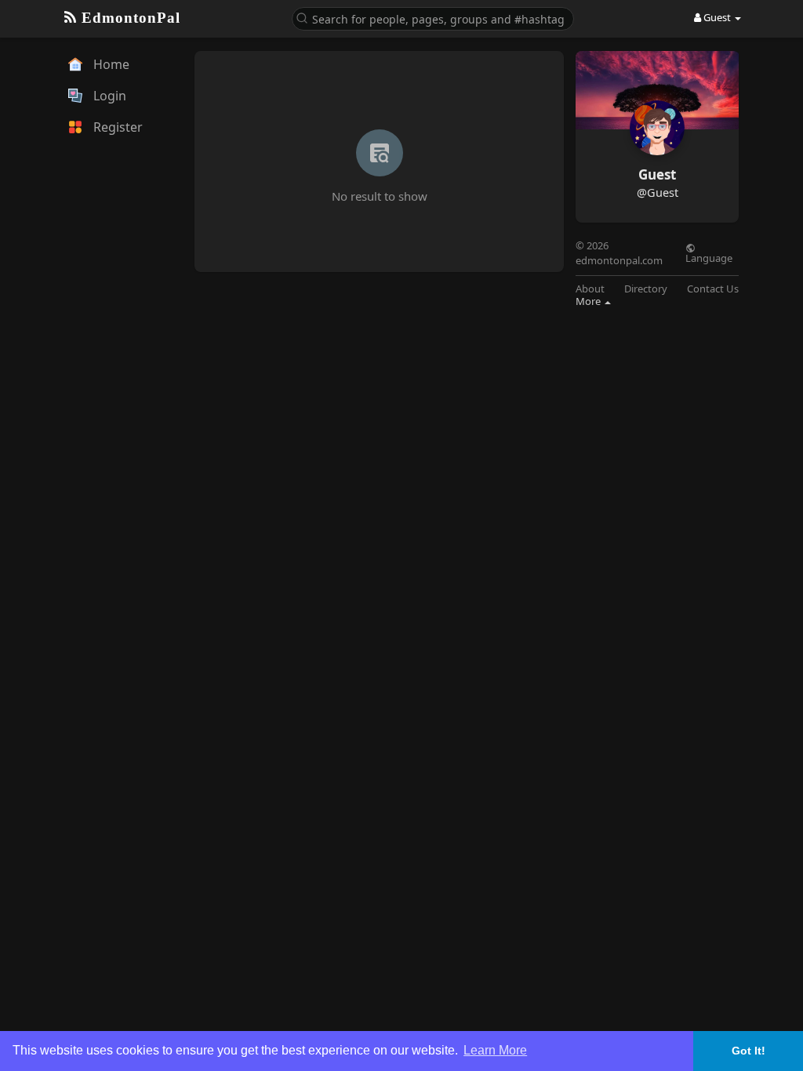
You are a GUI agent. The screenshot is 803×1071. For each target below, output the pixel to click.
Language (708, 257)
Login (108, 95)
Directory (645, 289)
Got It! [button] (748, 1050)
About (590, 289)
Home (109, 64)
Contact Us (713, 289)
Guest (657, 174)
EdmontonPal (128, 17)
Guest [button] (717, 17)
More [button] (589, 301)
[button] (433, 18)
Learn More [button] (495, 1050)
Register (116, 127)
